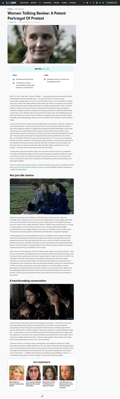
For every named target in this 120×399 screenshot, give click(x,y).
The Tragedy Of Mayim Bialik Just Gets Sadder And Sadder (33, 384)
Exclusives (24, 3)
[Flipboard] (97, 3)
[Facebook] (84, 3)
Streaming (47, 3)
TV (40, 3)
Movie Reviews (19, 9)
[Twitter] (90, 3)
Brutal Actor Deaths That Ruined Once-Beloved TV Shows (49, 384)
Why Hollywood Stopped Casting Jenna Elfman (16, 384)
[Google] (100, 3)
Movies (34, 3)
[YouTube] (87, 3)
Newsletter (113, 3)
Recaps (56, 3)
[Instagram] (94, 3)
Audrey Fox (12, 22)
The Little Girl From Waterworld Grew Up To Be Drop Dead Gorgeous (66, 384)
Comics (64, 3)
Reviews (73, 3)
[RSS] (103, 3)
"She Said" (17, 96)
